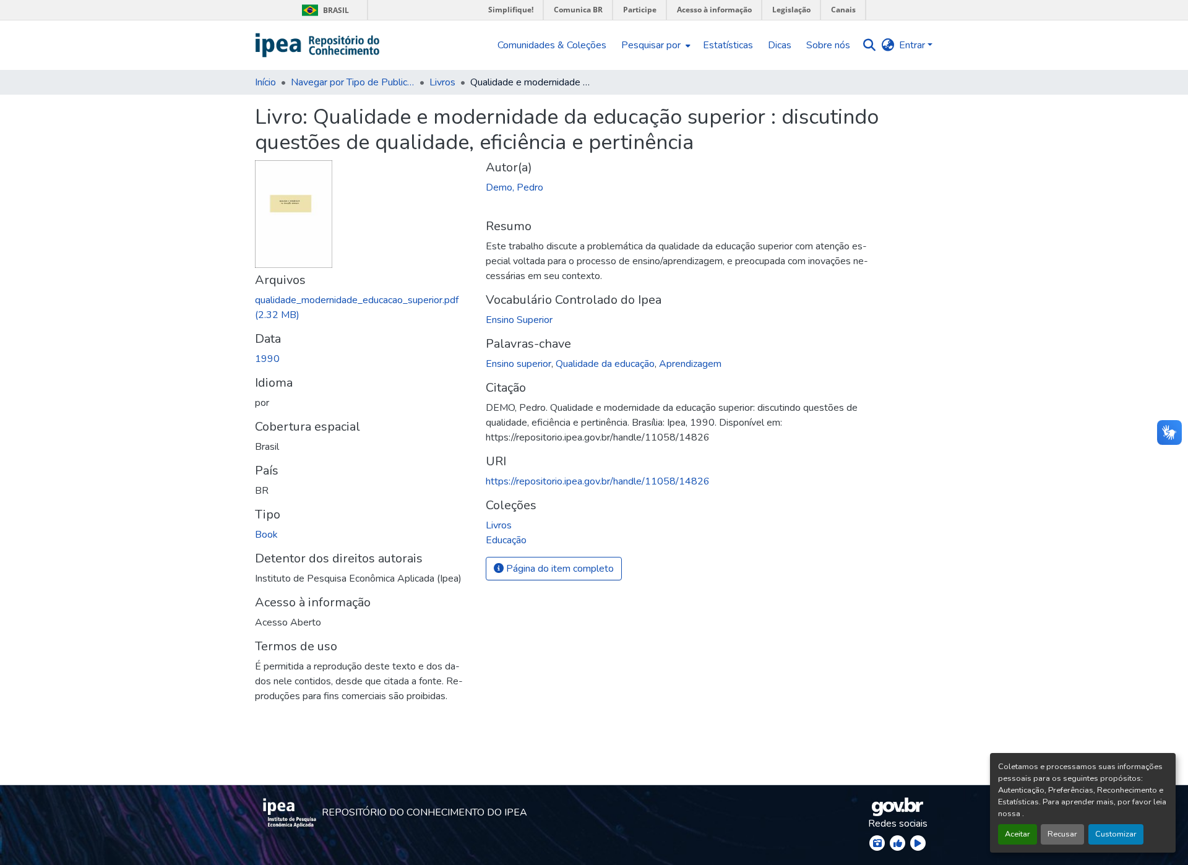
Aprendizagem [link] (690, 364)
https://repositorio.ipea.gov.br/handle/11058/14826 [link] (598, 481)
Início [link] (265, 82)
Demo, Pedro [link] (514, 187)
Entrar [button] (913, 45)
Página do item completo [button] (559, 568)
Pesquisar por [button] (651, 45)
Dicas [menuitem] (779, 45)
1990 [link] (267, 359)
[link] (363, 307)
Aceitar (1017, 834)
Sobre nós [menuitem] (828, 45)
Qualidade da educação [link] (605, 364)
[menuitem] (655, 45)
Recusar (1062, 834)
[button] (318, 45)
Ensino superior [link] (518, 364)
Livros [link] (442, 82)
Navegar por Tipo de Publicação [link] (353, 82)
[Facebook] (897, 843)
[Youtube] (918, 843)
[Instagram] (877, 843)
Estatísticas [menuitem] (728, 45)
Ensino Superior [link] (519, 320)
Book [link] (266, 534)
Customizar (1116, 834)
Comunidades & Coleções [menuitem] (551, 45)
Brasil (323, 10)
